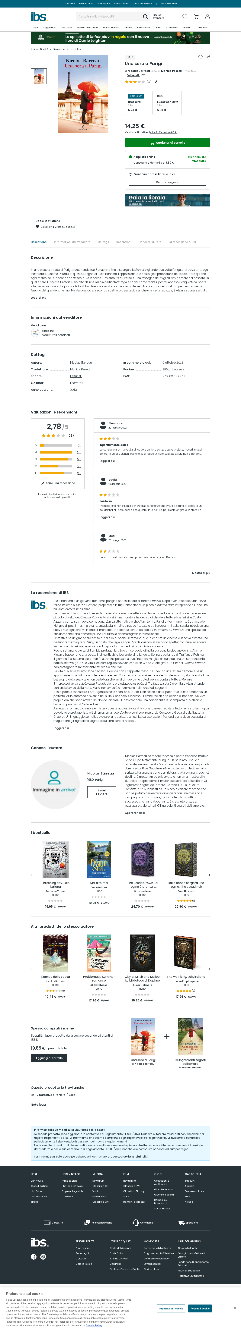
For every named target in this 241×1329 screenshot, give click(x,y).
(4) (79, 466)
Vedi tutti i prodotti (56, 335)
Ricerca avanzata (158, 17)
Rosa (72, 1095)
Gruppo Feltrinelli (187, 1248)
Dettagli (103, 242)
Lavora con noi (152, 1263)
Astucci (189, 1201)
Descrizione (39, 242)
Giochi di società (164, 1194)
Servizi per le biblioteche (157, 1248)
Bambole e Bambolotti (160, 1201)
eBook (34, 1201)
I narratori (76, 383)
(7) (79, 452)
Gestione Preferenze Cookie (125, 1269)
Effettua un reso (118, 1258)
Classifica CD (100, 1186)
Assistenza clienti (169, 3)
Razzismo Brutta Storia (191, 1275)
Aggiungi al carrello (170, 143)
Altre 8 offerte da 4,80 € (163, 132)
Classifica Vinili (101, 1201)
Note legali (39, 1105)
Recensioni (123, 242)
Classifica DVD (131, 1186)
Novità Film (129, 1180)
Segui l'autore (101, 792)
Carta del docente (142, 3)
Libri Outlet (36, 1191)
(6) (79, 459)
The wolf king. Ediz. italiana (186, 977)
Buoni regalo (103, 3)
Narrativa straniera (52, 1095)
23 (149, 81)
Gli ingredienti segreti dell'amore (190, 1062)
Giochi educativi (163, 1189)
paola (112, 480)
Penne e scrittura (194, 1191)
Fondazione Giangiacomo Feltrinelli (193, 1263)
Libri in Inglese (39, 1196)
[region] (120, 1308)
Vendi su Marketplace (156, 1258)
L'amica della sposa (55, 977)
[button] (145, 16)
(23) (70, 436)
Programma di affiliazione (159, 1253)
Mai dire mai (99, 883)
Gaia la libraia (84, 1263)
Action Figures (162, 1208)
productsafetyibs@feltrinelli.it (128, 1156)
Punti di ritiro (85, 3)
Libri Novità (37, 1180)
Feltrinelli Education (189, 1270)
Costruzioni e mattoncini (161, 1182)
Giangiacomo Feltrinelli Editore (191, 1255)
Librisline (142, 132)
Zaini (188, 1196)
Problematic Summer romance (99, 979)
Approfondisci (135, 813)
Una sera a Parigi (143, 1060)
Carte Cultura (121, 3)
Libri (33, 1095)
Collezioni (67, 1196)
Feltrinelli (133, 75)
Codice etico (151, 1269)
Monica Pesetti (171, 71)
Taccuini (190, 1180)
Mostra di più (201, 573)
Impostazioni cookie (171, 1308)
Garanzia (115, 1263)
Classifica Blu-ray (133, 1191)
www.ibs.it (70, 1141)
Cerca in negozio (167, 182)
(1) (79, 445)
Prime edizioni (69, 1180)
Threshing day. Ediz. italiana (55, 885)
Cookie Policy (94, 1325)
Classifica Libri (39, 1186)
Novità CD (98, 1180)
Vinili (95, 1191)
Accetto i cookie (200, 1308)
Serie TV (127, 1196)
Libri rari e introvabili (73, 1186)
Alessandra (116, 423)
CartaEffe (70, 3)
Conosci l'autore (150, 242)
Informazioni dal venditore (72, 242)
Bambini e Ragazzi (134, 1201)
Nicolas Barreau (139, 71)
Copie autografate (72, 1191)
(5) (79, 473)
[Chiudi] (235, 1308)
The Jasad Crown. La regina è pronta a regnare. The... (142, 885)
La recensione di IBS (182, 242)
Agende (189, 1186)
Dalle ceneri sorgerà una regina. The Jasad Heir (186, 885)
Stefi (111, 536)
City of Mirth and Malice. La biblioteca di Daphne (142, 979)
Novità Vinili (99, 1196)
